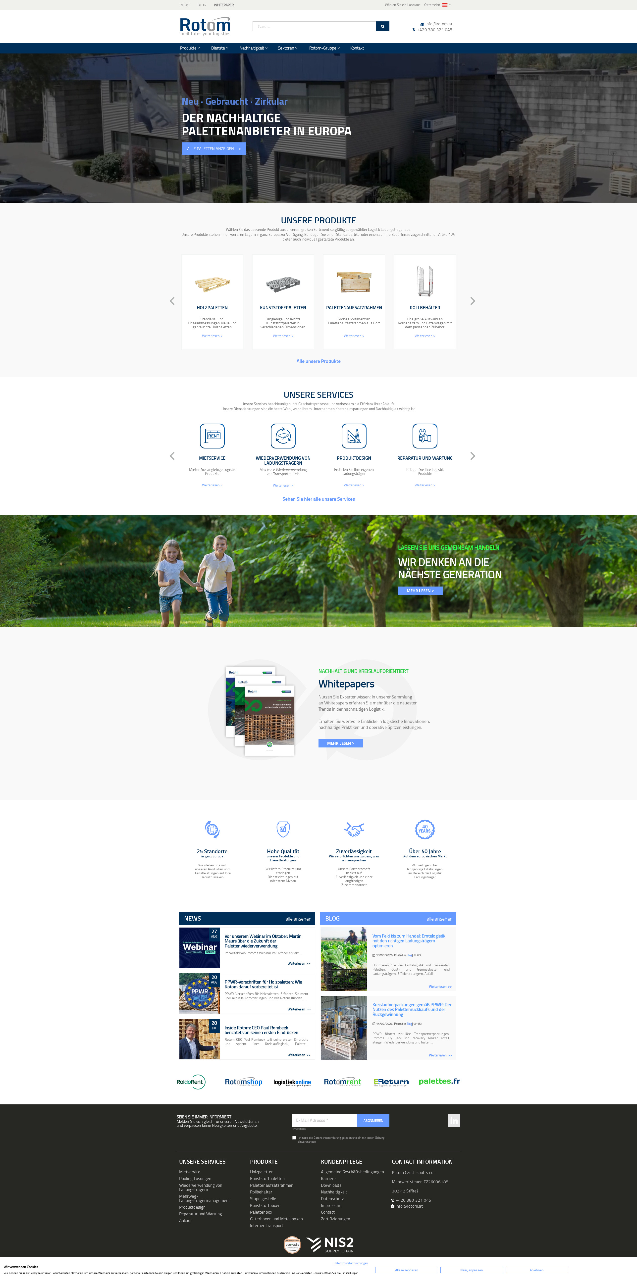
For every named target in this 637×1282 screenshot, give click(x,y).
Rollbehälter (261, 1192)
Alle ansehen (299, 918)
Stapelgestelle (263, 1198)
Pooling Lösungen (195, 1178)
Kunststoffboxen (265, 1205)
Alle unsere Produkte (319, 360)
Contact (328, 1212)
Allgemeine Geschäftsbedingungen (352, 1172)
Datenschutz (332, 1198)
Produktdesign (192, 1207)
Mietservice (189, 1172)
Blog (202, 4)
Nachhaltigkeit (334, 1192)
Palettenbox (261, 1212)
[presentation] (168, 301)
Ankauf (185, 1220)
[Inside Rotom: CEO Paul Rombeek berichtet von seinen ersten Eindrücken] (199, 1039)
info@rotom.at (438, 24)
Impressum (331, 1205)
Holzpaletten (261, 1172)
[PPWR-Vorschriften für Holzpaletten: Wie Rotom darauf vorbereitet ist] (199, 993)
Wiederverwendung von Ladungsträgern (200, 1187)
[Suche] (382, 26)
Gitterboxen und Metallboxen (276, 1219)
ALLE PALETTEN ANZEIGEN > (214, 148)
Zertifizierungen (335, 1219)
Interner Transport (266, 1225)
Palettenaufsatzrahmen (271, 1185)
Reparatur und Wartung (200, 1214)
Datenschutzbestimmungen (351, 1263)
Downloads (331, 1185)
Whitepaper (224, 4)
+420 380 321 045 (434, 29)
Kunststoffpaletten (267, 1178)
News (185, 4)
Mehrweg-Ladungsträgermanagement (204, 1198)
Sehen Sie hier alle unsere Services (318, 498)
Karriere (328, 1178)
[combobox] (321, 26)
